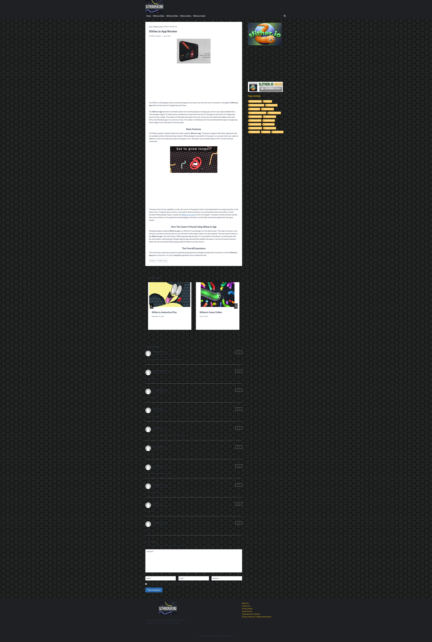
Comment (150, 551)
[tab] (189, 331)
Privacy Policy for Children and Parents (256, 617)
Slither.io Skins (158, 16)
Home (148, 16)
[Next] (236, 306)
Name (149, 578)
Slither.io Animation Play (164, 312)
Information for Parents (251, 614)
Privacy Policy (247, 609)
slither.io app (162, 260)
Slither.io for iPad (188, 215)
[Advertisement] (193, 83)
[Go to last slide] (151, 306)
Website (215, 578)
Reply (239, 352)
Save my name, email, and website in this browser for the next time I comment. (173, 584)
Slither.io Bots (185, 16)
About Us (245, 603)
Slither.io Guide (199, 16)
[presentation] (169, 294)
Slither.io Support (156, 36)
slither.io (153, 260)
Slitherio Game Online (211, 312)
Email (181, 578)
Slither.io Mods (172, 16)
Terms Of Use (247, 611)
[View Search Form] (285, 16)
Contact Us (246, 606)
